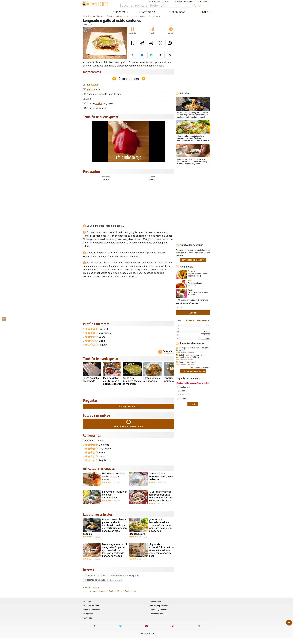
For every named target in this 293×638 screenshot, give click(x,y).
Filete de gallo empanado (91, 379)
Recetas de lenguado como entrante (104, 580)
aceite (98, 103)
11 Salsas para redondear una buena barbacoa (160, 476)
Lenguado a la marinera (172, 379)
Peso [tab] (180, 320)
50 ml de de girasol (99, 103)
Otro (204, 12)
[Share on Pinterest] (170, 55)
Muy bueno (104, 333)
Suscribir (193, 313)
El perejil (183, 391)
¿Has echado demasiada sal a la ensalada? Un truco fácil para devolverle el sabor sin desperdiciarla (150, 526)
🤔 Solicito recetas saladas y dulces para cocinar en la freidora (191, 356)
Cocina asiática (115, 591)
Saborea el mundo (98, 591)
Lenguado (91, 575)
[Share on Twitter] (161, 55)
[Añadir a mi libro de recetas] (133, 43)
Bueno (102, 337)
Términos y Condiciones (160, 610)
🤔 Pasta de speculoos (185, 362)
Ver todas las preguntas (200, 367)
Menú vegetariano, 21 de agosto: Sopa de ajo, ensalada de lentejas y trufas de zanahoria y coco (114, 550)
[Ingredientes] (4, 319)
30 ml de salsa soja (95, 108)
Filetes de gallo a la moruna (152, 379)
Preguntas (178, 12)
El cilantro (184, 398)
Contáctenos (155, 602)
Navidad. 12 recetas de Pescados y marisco (113, 476)
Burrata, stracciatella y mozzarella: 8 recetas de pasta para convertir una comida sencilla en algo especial (105, 526)
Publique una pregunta (194, 371)
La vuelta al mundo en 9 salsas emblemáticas (114, 494)
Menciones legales (157, 614)
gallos (90, 89)
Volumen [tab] (190, 320)
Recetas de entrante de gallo (124, 575)
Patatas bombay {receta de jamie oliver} (198, 275)
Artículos (148, 12)
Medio (101, 340)
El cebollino (185, 394)
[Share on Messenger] (142, 55)
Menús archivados (188, 300)
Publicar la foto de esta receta (128, 426)
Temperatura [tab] (203, 320)
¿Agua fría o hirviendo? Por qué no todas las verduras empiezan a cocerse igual (161, 550)
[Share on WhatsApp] (151, 55)
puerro (100, 94)
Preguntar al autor (130, 406)
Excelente (103, 329)
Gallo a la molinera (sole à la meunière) (132, 381)
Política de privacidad (159, 606)
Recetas (120, 12)
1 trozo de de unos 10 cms (103, 94)
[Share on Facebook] (132, 55)
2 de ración (94, 89)
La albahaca (185, 387)
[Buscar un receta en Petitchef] (195, 5)
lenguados (92, 84)
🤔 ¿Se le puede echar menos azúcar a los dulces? (192, 349)
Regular (102, 344)
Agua (88, 98)
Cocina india (130, 591)
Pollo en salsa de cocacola (195, 284)
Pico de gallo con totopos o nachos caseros (112, 381)
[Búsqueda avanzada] (199, 6)
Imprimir (204, 300)
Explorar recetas (92, 587)
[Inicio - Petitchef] (84, 16)
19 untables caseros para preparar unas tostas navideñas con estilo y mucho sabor (160, 496)
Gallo (103, 575)
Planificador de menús (191, 260)
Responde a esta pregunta (185, 352)
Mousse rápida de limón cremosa (198, 293)
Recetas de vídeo (91, 606)
